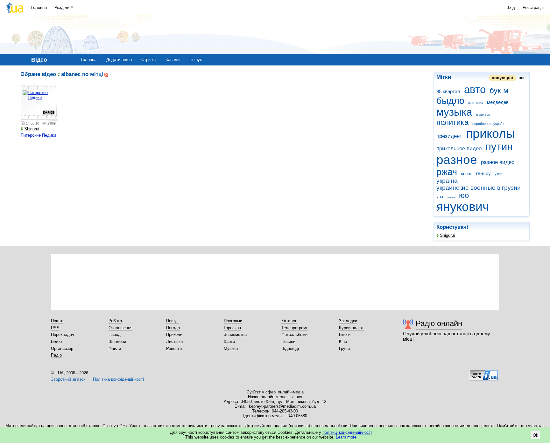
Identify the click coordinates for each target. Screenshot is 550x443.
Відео (56, 341)
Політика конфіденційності (118, 379)
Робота (115, 320)
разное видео (497, 162)
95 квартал (448, 91)
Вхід (510, 7)
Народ (115, 334)
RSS (55, 327)
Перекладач (62, 334)
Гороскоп (232, 327)
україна (447, 180)
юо (464, 195)
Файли (115, 348)
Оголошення (120, 327)
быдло (450, 101)
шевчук (451, 197)
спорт (466, 173)
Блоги (344, 334)
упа (439, 196)
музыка (454, 112)
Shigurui (447, 235)
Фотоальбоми (294, 334)
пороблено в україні (488, 124)
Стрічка (148, 59)
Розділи (61, 7)
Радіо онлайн (439, 323)
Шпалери (117, 341)
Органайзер (62, 348)
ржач (446, 172)
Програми (233, 320)
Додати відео (119, 59)
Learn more (346, 437)
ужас (499, 174)
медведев (498, 102)
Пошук (195, 59)
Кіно (343, 341)
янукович (462, 207)
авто (475, 89)
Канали (173, 59)
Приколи (174, 334)
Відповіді (290, 348)
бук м (499, 90)
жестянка (475, 103)
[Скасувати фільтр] (106, 74)
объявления (483, 114)
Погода (173, 327)
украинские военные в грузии (478, 187)
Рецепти (174, 348)
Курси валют (351, 327)
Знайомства (235, 334)
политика (452, 122)
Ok (535, 435)
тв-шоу (483, 173)
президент (449, 136)
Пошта (57, 320)
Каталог (289, 320)
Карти (229, 341)
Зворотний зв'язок (68, 379)
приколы (490, 133)
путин (499, 147)
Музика (231, 348)
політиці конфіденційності (347, 432)
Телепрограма (294, 327)
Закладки (348, 320)
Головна (39, 7)
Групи (344, 348)
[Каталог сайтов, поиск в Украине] (484, 373)
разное (456, 160)
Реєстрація (533, 7)
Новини (288, 341)
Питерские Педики (38, 135)
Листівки (174, 341)
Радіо (56, 355)
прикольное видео (459, 149)
